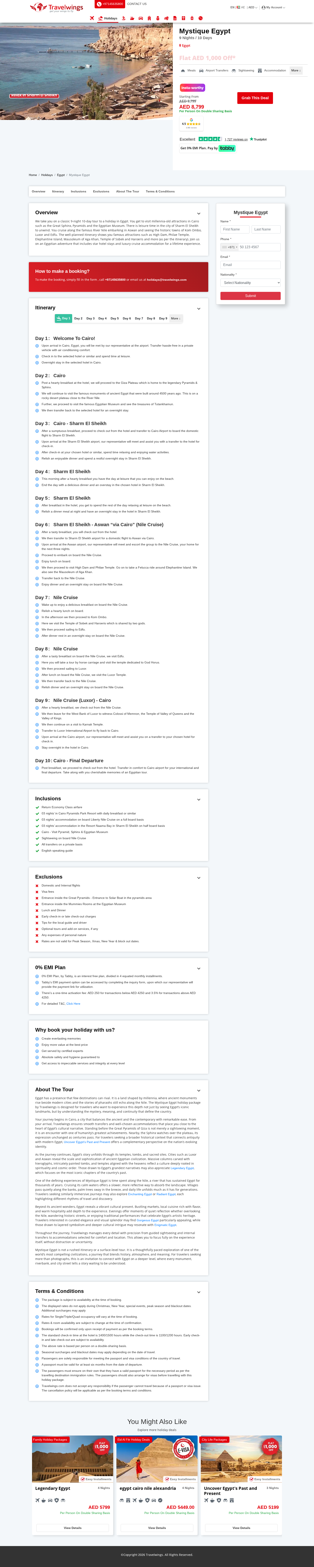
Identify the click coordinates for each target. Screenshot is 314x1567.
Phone (225, 239)
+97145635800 (115, 279)
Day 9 (163, 318)
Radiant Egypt (166, 1194)
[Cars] (141, 18)
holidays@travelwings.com (166, 279)
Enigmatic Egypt (165, 1225)
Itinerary (58, 191)
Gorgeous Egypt (148, 1220)
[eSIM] (175, 18)
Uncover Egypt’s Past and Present (87, 1142)
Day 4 (102, 318)
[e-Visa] (183, 18)
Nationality (228, 274)
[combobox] (230, 247)
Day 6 (127, 318)
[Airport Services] (192, 18)
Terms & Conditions (160, 191)
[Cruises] (132, 18)
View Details (73, 1528)
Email (225, 256)
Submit (250, 296)
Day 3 (91, 318)
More (296, 70)
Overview (38, 191)
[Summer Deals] (123, 18)
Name (225, 221)
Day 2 (78, 318)
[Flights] (92, 18)
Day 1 (65, 318)
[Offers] (200, 18)
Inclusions (78, 191)
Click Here (73, 1003)
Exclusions (101, 191)
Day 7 (139, 318)
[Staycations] (166, 18)
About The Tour (127, 191)
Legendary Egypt (182, 1168)
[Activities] (158, 18)
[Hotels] (149, 18)
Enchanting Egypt (140, 1194)
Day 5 (115, 318)
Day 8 (151, 318)
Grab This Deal (255, 98)
